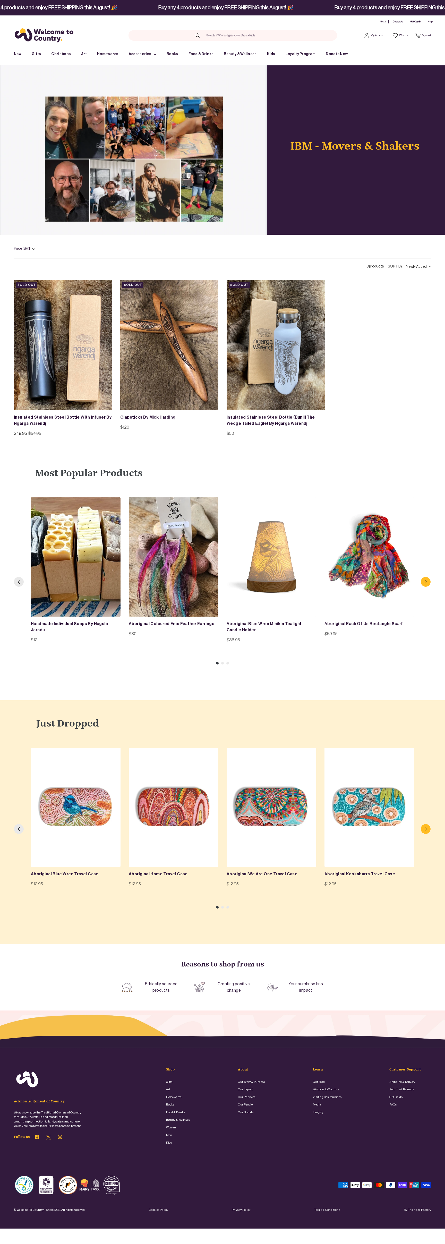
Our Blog (319, 1082)
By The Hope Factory (417, 1209)
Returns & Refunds (401, 1089)
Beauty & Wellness (240, 54)
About (383, 21)
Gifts (36, 54)
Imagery (318, 1112)
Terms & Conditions (327, 1209)
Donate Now (337, 54)
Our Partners (246, 1097)
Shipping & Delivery (402, 1082)
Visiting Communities (327, 1097)
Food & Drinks (201, 54)
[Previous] (19, 582)
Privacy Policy (241, 1209)
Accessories (140, 54)
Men (169, 1135)
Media (317, 1104)
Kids (271, 54)
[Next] (426, 582)
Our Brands (245, 1112)
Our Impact (245, 1089)
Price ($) (22, 248)
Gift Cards (415, 21)
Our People (245, 1104)
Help (430, 21)
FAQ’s (393, 1104)
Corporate (398, 21)
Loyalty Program (301, 54)
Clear (265, 35)
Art (84, 54)
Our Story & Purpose (251, 1082)
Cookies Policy (158, 1209)
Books (172, 54)
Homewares (107, 54)
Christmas (61, 54)
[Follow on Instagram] (60, 1138)
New (17, 54)
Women (171, 1127)
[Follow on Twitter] (48, 1138)
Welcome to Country (326, 1089)
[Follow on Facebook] (37, 1138)
